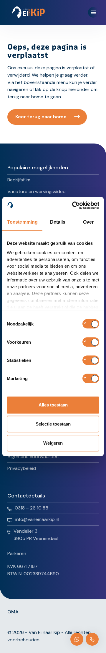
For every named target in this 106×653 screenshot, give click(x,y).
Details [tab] (58, 222)
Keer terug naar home (41, 117)
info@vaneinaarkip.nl (37, 519)
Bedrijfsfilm (18, 180)
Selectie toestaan (53, 423)
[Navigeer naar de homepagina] (28, 12)
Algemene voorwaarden (33, 456)
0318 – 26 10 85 (31, 508)
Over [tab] (88, 222)
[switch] (90, 342)
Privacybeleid (21, 468)
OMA (13, 612)
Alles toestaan (53, 405)
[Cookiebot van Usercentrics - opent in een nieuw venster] (74, 205)
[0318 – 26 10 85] (92, 639)
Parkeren (16, 553)
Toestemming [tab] (22, 222)
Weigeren (53, 443)
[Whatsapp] (76, 639)
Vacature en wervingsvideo (36, 191)
